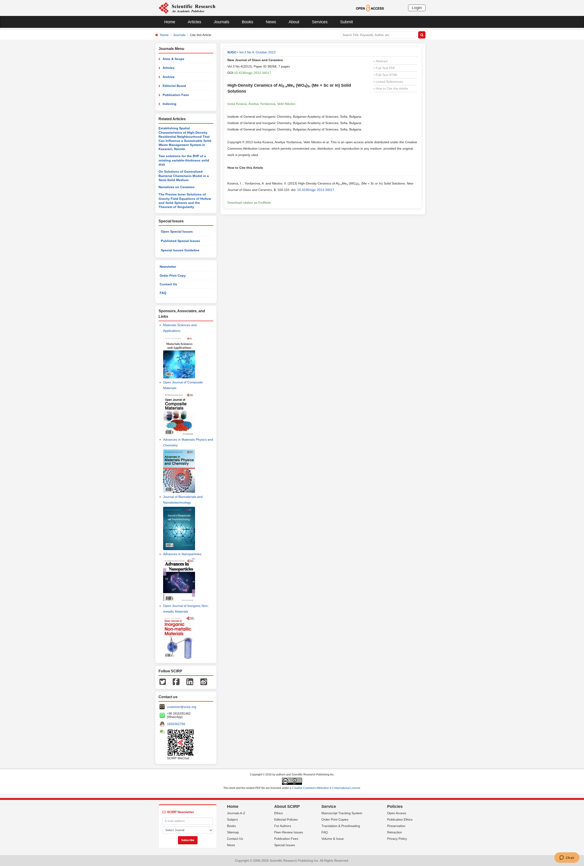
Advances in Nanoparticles (182, 554)
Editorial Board (174, 86)
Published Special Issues (180, 241)
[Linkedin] (189, 681)
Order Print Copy (173, 275)
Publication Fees (176, 95)
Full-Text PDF (384, 68)
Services (320, 22)
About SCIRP (287, 806)
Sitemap (233, 832)
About (294, 22)
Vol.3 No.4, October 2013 (257, 52)
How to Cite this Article (391, 88)
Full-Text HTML (386, 75)
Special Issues (284, 845)
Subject (232, 819)
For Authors (282, 826)
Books (247, 22)
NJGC (231, 52)
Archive (169, 77)
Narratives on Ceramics (177, 187)
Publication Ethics (399, 819)
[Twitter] (162, 681)
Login (417, 7)
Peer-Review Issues (288, 832)
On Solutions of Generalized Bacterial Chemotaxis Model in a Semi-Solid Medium (184, 176)
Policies (395, 806)
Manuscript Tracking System (341, 813)
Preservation (396, 826)
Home (169, 22)
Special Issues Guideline (180, 250)
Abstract (381, 61)
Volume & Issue (332, 838)
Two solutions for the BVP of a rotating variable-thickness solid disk (184, 160)
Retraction (394, 832)
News (271, 22)
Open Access (396, 813)
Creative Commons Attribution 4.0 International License (326, 788)
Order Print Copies (334, 819)
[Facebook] (176, 681)
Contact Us (168, 284)
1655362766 (176, 724)
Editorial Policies (286, 819)
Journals (221, 22)
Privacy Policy (397, 838)
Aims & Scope (173, 59)
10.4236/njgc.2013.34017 (252, 73)
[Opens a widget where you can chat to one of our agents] (566, 858)
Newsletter (168, 266)
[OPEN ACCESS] (370, 8)
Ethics (278, 813)
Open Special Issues (177, 231)
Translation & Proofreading (340, 826)
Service (328, 806)
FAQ (163, 293)
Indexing (169, 104)
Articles (194, 22)
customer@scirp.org (181, 707)
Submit (346, 22)
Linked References (388, 81)
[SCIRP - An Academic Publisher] (187, 8)
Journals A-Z (236, 813)
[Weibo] (203, 681)
